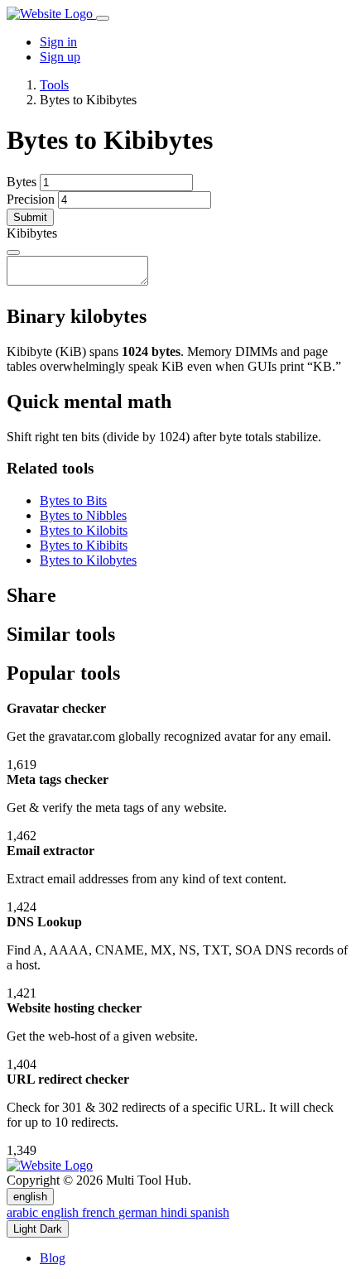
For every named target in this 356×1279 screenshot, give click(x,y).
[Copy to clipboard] (13, 252)
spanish (209, 1212)
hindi (175, 1212)
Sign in (58, 42)
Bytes (21, 182)
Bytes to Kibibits (83, 545)
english (30, 1196)
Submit (30, 217)
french (100, 1212)
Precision (31, 199)
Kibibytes (32, 233)
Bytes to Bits (73, 500)
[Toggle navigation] (102, 18)
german (139, 1212)
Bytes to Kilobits (83, 530)
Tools (54, 85)
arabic (24, 1212)
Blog (52, 1258)
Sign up (60, 57)
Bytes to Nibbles (83, 515)
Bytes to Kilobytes (88, 560)
